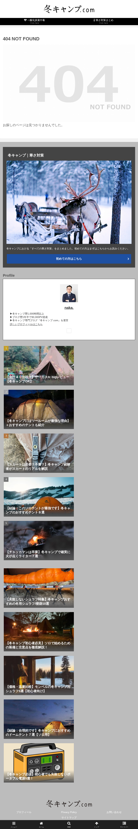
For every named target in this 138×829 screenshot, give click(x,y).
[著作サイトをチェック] (69, 330)
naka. (69, 308)
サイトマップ (69, 817)
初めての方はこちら (69, 258)
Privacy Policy (69, 812)
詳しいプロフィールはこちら (26, 324)
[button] (127, 597)
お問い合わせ (114, 812)
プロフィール (23, 812)
